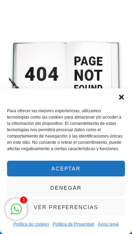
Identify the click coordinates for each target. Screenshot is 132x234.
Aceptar (66, 169)
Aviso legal (108, 224)
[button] (121, 97)
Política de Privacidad (73, 224)
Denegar (66, 188)
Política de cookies (31, 224)
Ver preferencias (66, 207)
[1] (16, 212)
